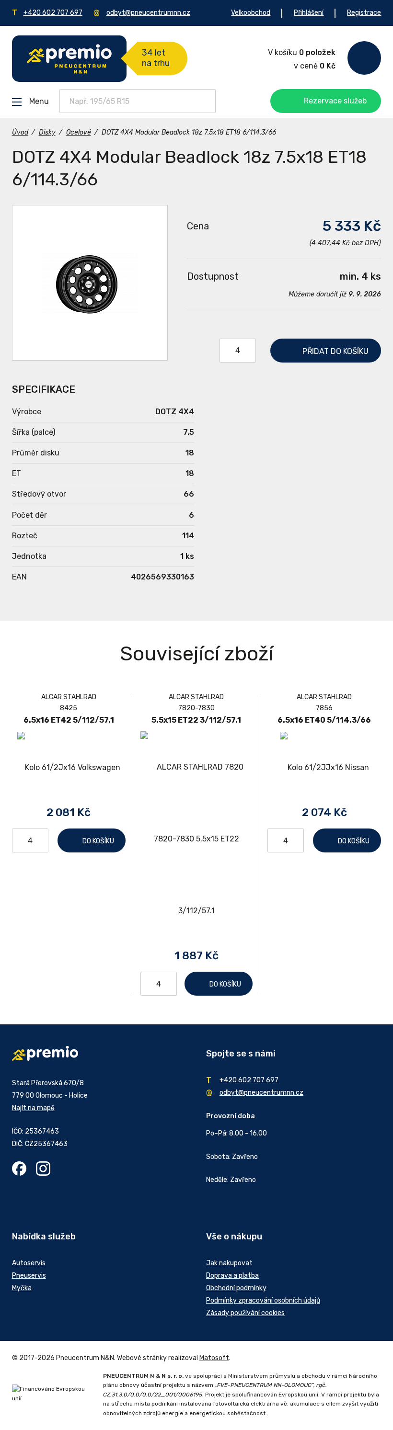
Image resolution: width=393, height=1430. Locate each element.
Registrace (364, 13)
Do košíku (98, 841)
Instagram (43, 1168)
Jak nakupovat (229, 1263)
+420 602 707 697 (52, 13)
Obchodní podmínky (236, 1288)
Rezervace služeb (335, 100)
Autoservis (29, 1263)
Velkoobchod (250, 13)
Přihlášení (309, 13)
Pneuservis (29, 1275)
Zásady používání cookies (245, 1313)
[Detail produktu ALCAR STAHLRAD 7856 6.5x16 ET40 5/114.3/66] (324, 767)
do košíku (335, 351)
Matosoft (214, 1358)
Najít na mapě (33, 1108)
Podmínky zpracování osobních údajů (263, 1300)
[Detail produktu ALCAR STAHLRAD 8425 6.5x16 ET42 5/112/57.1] (69, 767)
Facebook (19, 1168)
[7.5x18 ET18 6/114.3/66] (89, 282)
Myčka (22, 1288)
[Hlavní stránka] (69, 58)
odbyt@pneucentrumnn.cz (148, 13)
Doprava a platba (232, 1275)
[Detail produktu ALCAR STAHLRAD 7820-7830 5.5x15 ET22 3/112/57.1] (196, 839)
